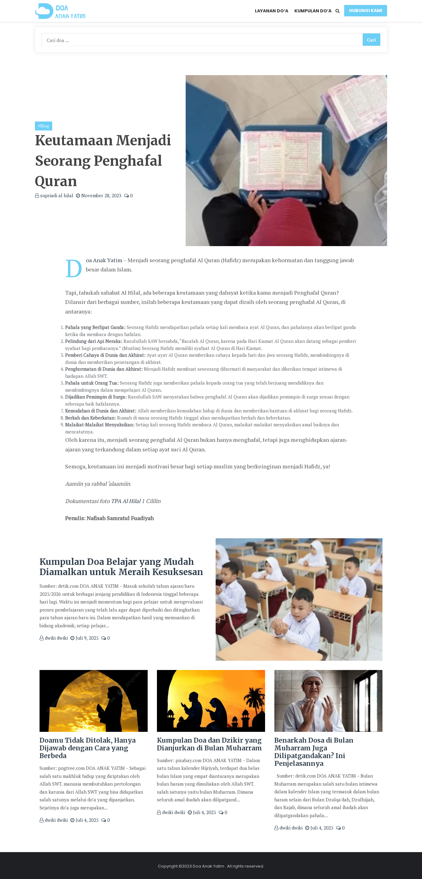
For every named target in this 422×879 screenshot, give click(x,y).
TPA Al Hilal (125, 501)
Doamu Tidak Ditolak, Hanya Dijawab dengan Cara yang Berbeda (88, 748)
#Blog (43, 126)
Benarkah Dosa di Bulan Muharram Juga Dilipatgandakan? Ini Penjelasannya (313, 752)
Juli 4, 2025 (86, 820)
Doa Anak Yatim (104, 260)
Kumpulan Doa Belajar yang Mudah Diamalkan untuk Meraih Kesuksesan (121, 567)
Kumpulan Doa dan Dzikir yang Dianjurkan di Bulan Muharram (209, 744)
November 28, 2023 (100, 195)
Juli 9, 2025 (86, 638)
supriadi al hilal (56, 195)
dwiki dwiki (56, 638)
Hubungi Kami (365, 10)
